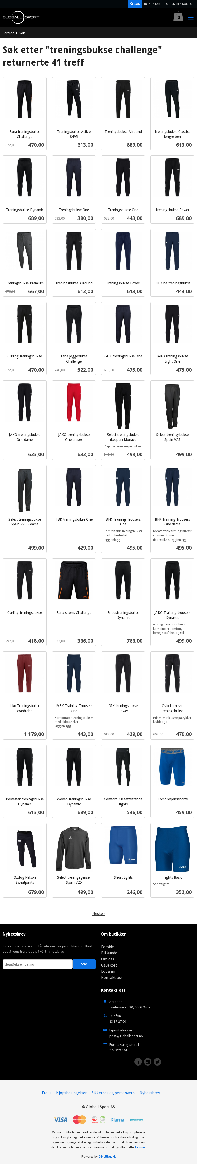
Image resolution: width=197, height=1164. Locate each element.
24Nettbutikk (107, 1156)
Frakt (46, 1092)
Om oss (107, 958)
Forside (8, 33)
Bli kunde (109, 952)
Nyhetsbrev (150, 1092)
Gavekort (109, 965)
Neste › (98, 913)
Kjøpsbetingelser (71, 1092)
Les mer (140, 1147)
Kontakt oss (112, 977)
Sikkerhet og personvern (113, 1092)
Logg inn (108, 971)
